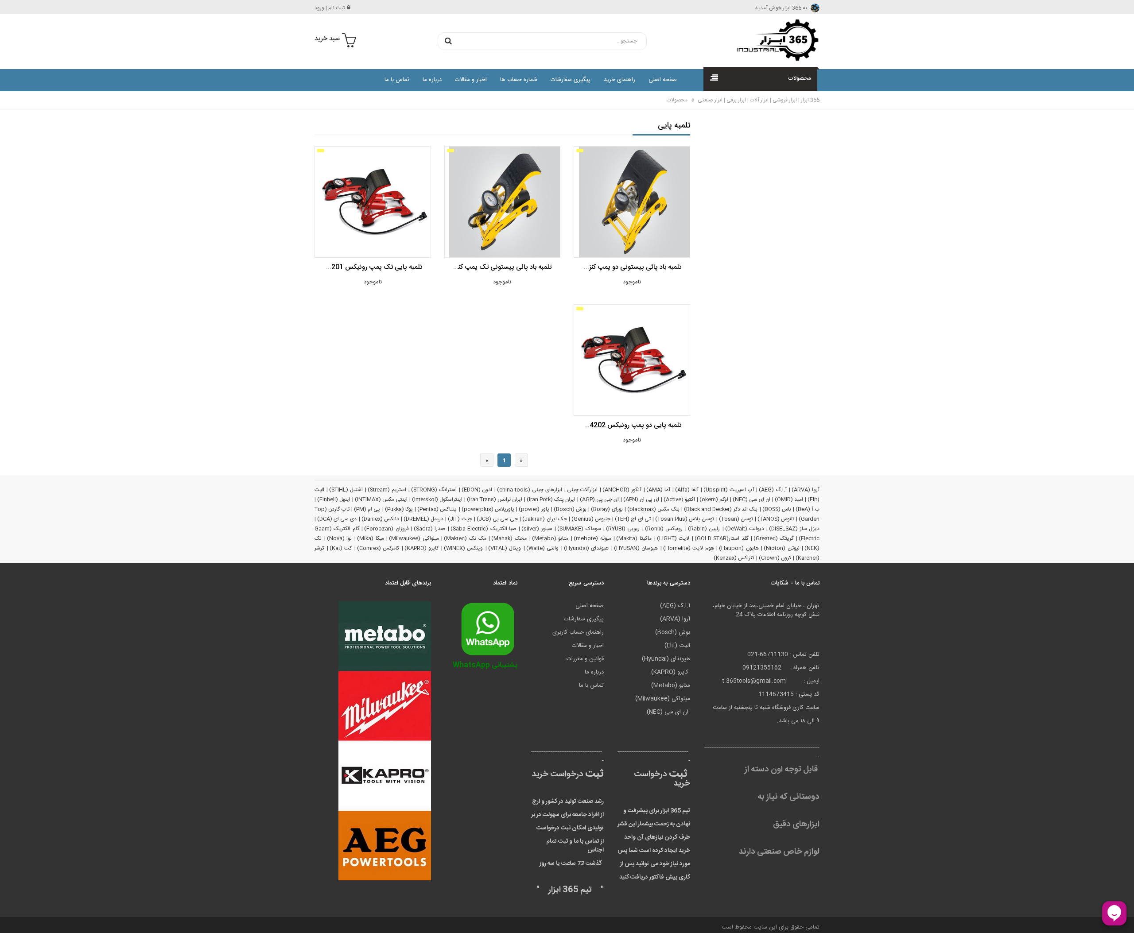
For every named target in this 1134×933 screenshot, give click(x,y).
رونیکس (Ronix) (664, 528)
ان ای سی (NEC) (751, 499)
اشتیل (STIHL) (346, 489)
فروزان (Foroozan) (386, 528)
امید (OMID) (789, 499)
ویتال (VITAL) (504, 548)
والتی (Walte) (542, 548)
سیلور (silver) (536, 528)
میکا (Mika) (370, 538)
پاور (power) (534, 509)
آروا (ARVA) (805, 489)
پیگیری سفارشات (570, 80)
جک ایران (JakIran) (544, 519)
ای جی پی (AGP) (599, 499)
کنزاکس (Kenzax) (734, 558)
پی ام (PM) (367, 509)
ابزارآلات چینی (582, 489)
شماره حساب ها (518, 80)
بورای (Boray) (606, 509)
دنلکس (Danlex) (380, 519)
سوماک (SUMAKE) (579, 528)
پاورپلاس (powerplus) (488, 509)
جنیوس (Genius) (590, 519)
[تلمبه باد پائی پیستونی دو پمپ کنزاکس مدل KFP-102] (631, 202)
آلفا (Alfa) (687, 489)
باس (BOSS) (776, 509)
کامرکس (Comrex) (378, 548)
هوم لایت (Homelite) (688, 548)
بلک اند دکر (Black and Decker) (720, 509)
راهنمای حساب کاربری (578, 632)
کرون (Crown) (775, 558)
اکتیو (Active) (679, 499)
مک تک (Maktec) (465, 538)
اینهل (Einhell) (333, 499)
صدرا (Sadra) (429, 528)
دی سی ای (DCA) (337, 519)
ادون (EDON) (477, 489)
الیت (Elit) (677, 645)
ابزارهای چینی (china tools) (529, 489)
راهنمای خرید (619, 80)
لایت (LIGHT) (673, 538)
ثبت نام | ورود (330, 8)
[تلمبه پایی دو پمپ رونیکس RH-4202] (631, 360)
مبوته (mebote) (592, 538)
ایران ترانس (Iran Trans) (494, 499)
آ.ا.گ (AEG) (773, 489)
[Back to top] (11, 917)
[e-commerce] (775, 40)
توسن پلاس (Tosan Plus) (685, 519)
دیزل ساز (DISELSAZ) (794, 528)
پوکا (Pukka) (399, 509)
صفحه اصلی (663, 80)
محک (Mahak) (509, 538)
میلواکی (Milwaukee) (414, 538)
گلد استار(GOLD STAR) (721, 538)
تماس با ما (396, 80)
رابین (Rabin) (704, 528)
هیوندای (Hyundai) (586, 548)
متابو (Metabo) (550, 538)
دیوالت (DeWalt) (744, 528)
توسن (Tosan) (736, 519)
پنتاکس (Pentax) (437, 509)
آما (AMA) (658, 489)
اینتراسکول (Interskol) (437, 499)
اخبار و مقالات (471, 80)
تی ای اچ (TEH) (632, 519)
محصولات (677, 100)
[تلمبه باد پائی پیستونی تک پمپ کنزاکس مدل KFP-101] (502, 202)
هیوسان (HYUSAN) (636, 548)
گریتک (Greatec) (773, 538)
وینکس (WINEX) (463, 548)
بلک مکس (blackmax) (653, 509)
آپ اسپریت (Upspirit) (728, 489)
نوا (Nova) (339, 538)
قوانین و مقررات (585, 659)
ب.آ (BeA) (807, 509)
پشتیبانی (485, 665)
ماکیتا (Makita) (634, 538)
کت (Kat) (341, 548)
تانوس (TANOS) (775, 519)
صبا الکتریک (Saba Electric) (483, 528)
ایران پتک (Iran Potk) (551, 499)
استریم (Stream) (387, 489)
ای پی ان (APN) (641, 499)
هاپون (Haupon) (739, 548)
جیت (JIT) (460, 519)
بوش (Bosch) (570, 509)
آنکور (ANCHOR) (621, 489)
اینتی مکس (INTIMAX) (381, 499)
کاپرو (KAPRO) (421, 548)
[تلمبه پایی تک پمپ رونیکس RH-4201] (372, 202)
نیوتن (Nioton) (782, 548)
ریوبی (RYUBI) (623, 528)
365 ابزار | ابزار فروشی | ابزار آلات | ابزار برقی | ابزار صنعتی (757, 100)
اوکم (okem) (713, 499)
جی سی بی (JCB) (497, 519)
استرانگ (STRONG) (434, 489)
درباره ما (432, 80)
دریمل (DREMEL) (423, 519)
